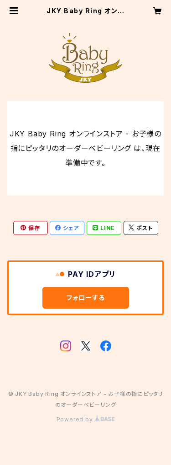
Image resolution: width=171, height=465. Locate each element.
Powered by (76, 419)
